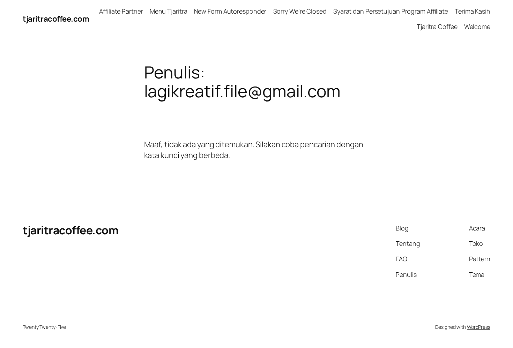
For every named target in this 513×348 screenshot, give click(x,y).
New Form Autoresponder (230, 11)
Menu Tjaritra (168, 11)
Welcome (477, 26)
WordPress (478, 327)
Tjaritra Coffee (437, 26)
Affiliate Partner (121, 11)
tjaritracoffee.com (56, 19)
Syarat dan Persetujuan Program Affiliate (390, 11)
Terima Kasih (472, 11)
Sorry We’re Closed (300, 11)
